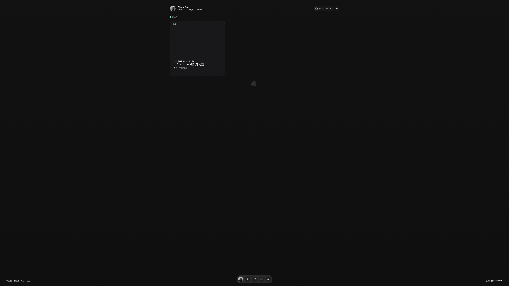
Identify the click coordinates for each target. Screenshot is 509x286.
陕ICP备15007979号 (494, 281)
